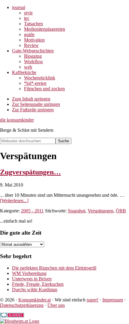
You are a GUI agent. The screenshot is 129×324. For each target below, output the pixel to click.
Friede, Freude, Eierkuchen (38, 284)
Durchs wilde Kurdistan (34, 289)
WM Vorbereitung (29, 273)
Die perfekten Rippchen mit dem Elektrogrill (54, 267)
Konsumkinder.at (34, 299)
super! (92, 299)
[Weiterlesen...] (14, 200)
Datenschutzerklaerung (22, 305)
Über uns (56, 305)
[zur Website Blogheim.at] (19, 321)
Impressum (112, 299)
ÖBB (121, 210)
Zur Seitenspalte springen (36, 104)
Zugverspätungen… (30, 172)
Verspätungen (100, 210)
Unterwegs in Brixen (32, 278)
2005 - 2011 (32, 210)
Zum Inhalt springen (31, 98)
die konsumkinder (17, 119)
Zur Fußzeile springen (33, 109)
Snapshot (76, 210)
